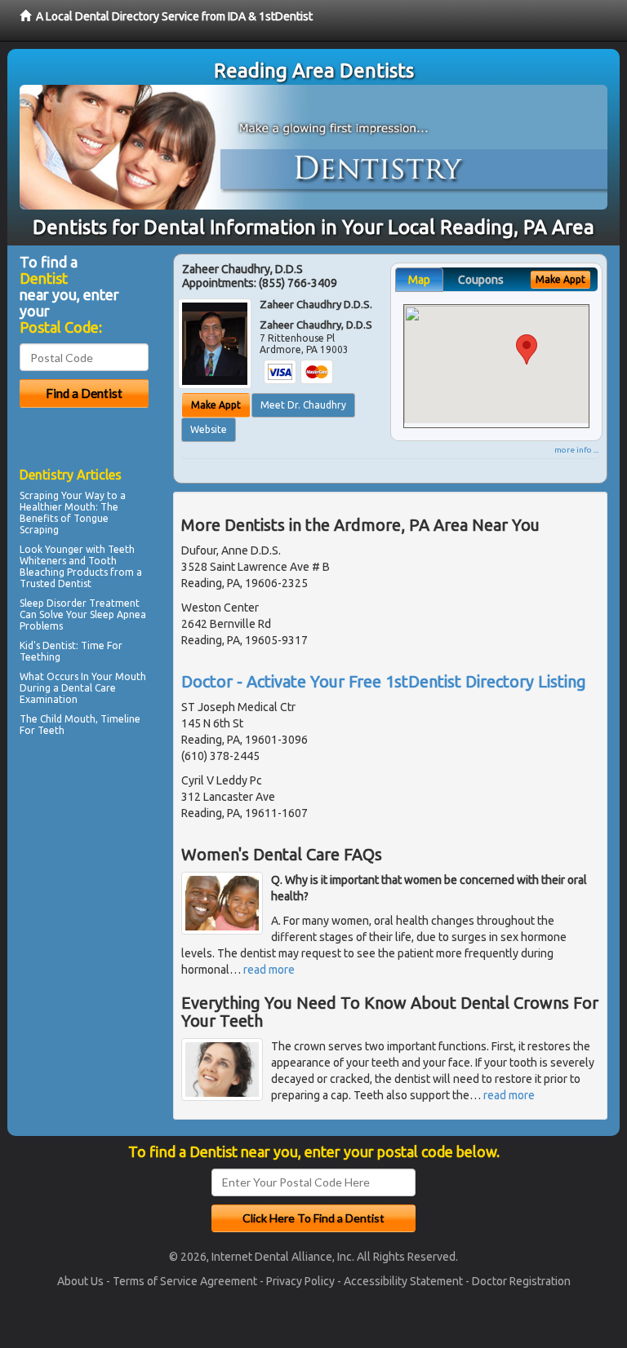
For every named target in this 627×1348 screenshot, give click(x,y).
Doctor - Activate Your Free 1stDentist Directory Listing (383, 681)
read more (269, 969)
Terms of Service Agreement (185, 1281)
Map (419, 279)
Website (208, 429)
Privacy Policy (300, 1281)
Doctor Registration (521, 1281)
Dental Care (88, 688)
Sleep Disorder (53, 603)
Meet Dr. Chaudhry (303, 405)
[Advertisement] (103, 883)
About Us (80, 1281)
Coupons (481, 279)
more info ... (576, 449)
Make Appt (216, 405)
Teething (40, 657)
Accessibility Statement (403, 1281)
